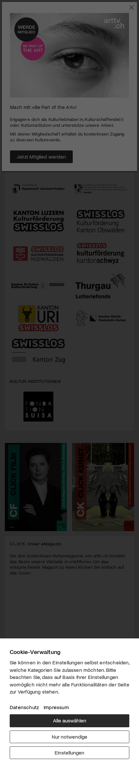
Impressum (56, 707)
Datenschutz (24, 707)
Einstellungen (69, 752)
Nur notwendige (69, 736)
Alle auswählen (69, 720)
